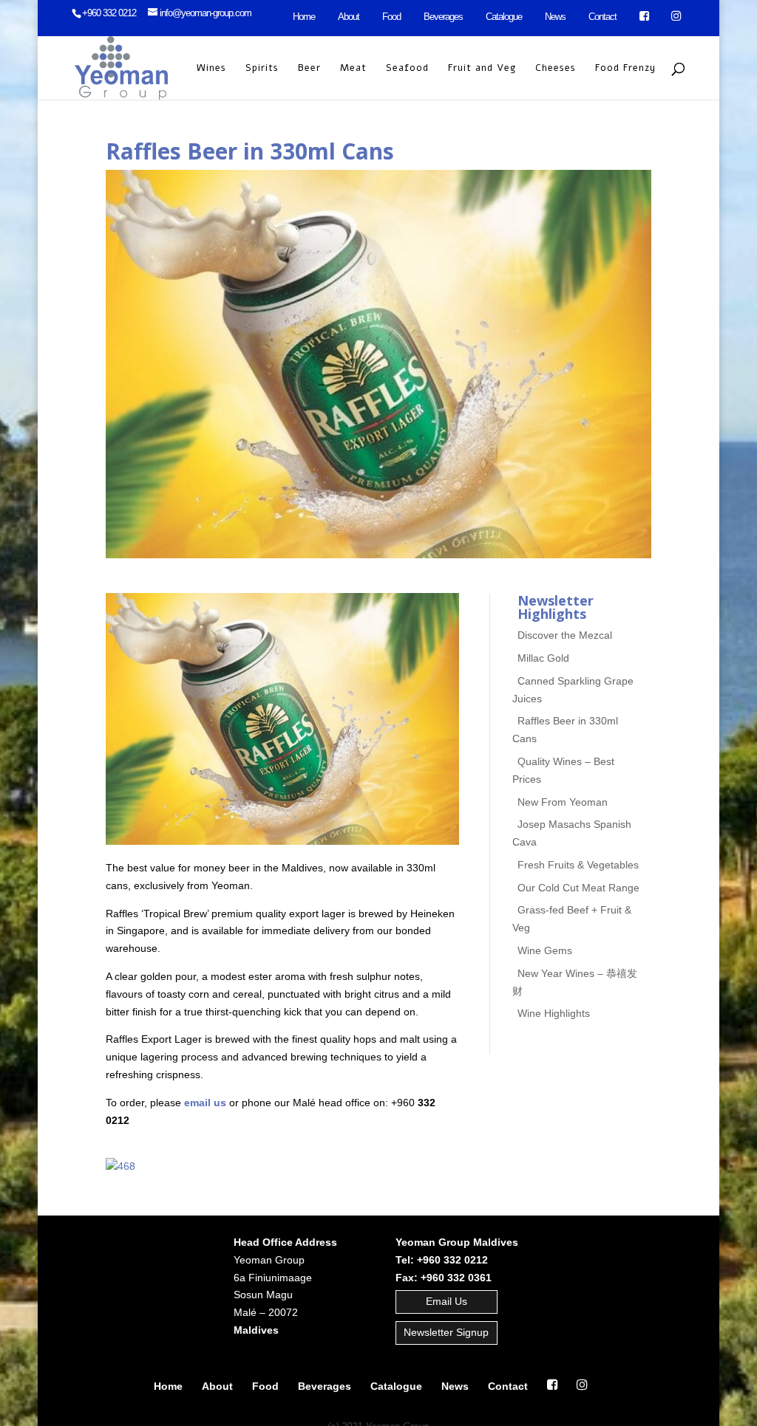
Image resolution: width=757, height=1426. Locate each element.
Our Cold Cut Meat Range (578, 888)
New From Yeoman (562, 802)
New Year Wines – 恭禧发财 (575, 982)
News (555, 16)
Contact (602, 16)
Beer (309, 69)
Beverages (443, 16)
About (348, 16)
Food (391, 16)
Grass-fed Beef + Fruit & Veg (572, 919)
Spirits (262, 69)
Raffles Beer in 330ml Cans (565, 730)
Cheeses (555, 69)
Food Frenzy (625, 69)
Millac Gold (543, 658)
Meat (353, 69)
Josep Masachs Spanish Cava (572, 834)
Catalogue (504, 16)
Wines (211, 69)
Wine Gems (544, 950)
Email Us (446, 1301)
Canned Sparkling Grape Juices (573, 690)
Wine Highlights (553, 1014)
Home (304, 16)
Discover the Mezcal (564, 636)
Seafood (407, 69)
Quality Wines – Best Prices (563, 770)
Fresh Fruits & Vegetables (578, 865)
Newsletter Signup (446, 1332)
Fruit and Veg (482, 69)
